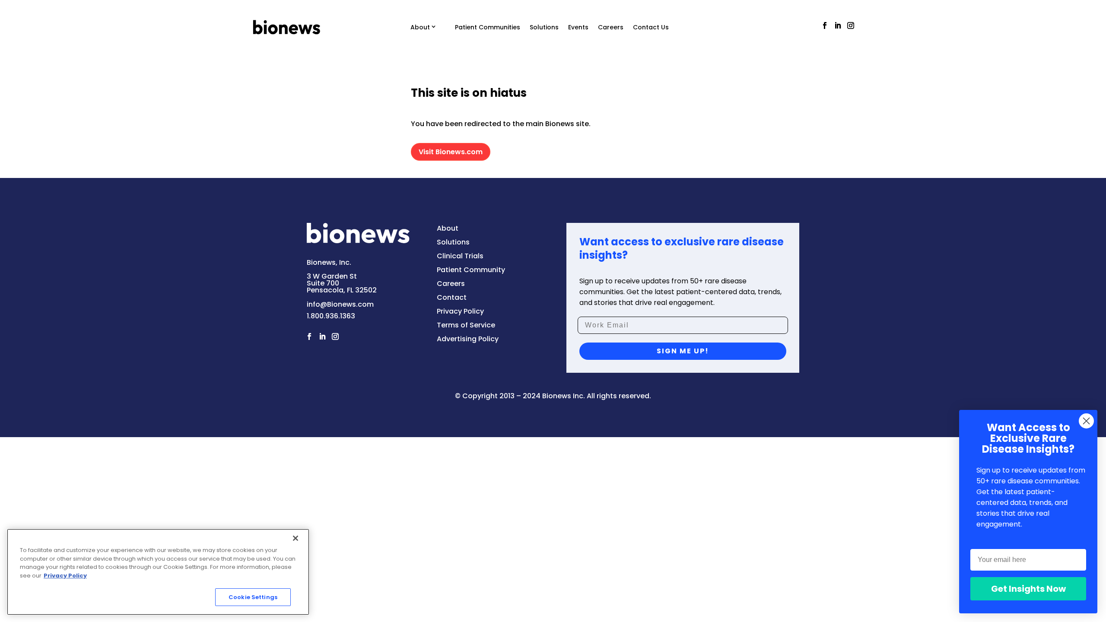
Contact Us (651, 27)
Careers (610, 27)
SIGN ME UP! (683, 351)
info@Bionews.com (340, 304)
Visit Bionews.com (451, 152)
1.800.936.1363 (331, 316)
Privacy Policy (65, 575)
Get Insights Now (1028, 589)
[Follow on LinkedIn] (838, 25)
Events (578, 27)
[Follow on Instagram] (851, 25)
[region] (158, 572)
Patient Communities (487, 27)
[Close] (295, 538)
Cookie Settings (253, 597)
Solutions (544, 27)
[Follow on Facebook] (825, 25)
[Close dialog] (1086, 420)
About (420, 27)
